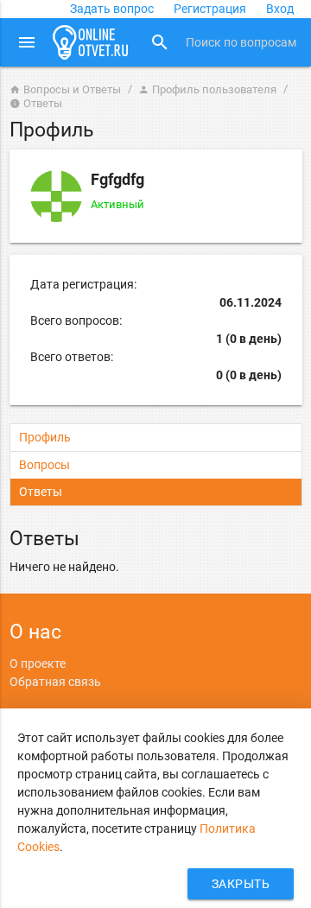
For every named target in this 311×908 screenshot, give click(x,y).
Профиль (45, 437)
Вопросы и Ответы (65, 89)
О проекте (38, 663)
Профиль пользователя (207, 89)
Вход (280, 9)
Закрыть (241, 884)
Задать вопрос (112, 9)
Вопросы (44, 465)
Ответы (40, 491)
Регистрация (210, 9)
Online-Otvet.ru (91, 42)
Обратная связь (55, 682)
